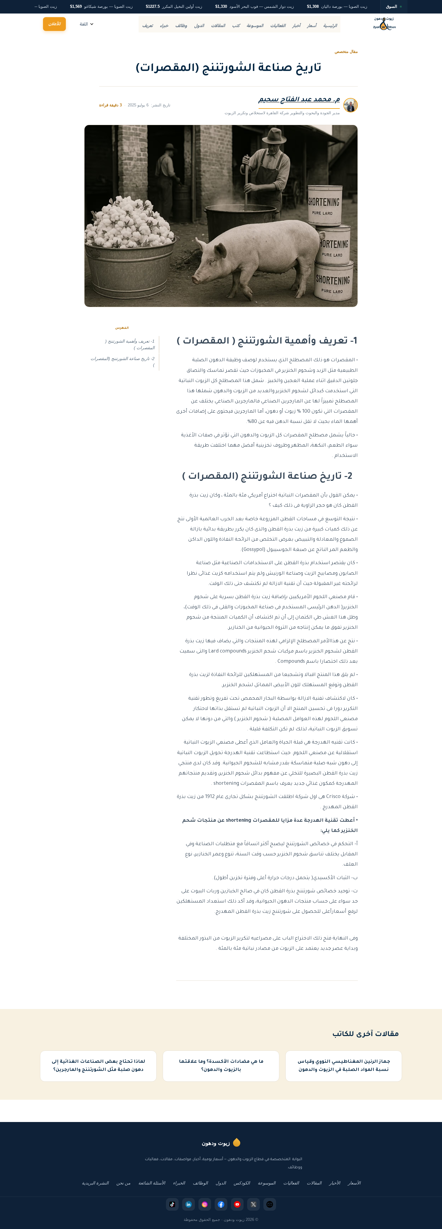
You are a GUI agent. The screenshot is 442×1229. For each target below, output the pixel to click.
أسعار (311, 25)
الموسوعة (255, 25)
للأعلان (54, 24)
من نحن (123, 1183)
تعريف (147, 25)
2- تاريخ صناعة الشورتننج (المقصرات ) (123, 362)
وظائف (181, 25)
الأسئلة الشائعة (151, 1183)
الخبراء (179, 1183)
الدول (199, 25)
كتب (235, 25)
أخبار (296, 25)
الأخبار (334, 1183)
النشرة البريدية (95, 1183)
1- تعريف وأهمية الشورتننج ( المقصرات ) (130, 344)
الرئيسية (330, 25)
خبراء (164, 25)
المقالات (218, 25)
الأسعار (354, 1183)
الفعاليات (277, 25)
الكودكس (242, 1183)
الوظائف (200, 1183)
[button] (87, 24)
